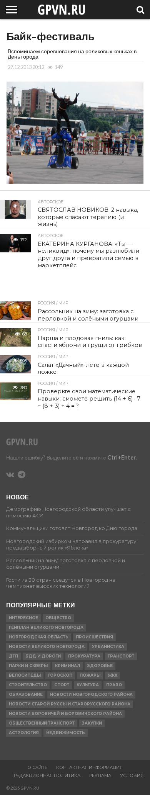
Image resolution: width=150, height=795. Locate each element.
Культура (88, 684)
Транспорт (121, 656)
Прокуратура (84, 656)
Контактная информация (89, 767)
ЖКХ (112, 675)
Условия (131, 775)
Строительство (28, 684)
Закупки (92, 723)
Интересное (23, 617)
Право (114, 684)
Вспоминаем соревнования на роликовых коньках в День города (72, 54)
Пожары (90, 675)
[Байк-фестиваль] (75, 181)
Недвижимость (65, 732)
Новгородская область (38, 637)
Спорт (61, 684)
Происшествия (94, 637)
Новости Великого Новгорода (47, 646)
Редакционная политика (47, 775)
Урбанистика (108, 646)
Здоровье (100, 665)
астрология (24, 732)
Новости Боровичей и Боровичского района (65, 713)
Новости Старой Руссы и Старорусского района (69, 704)
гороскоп (60, 675)
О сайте (37, 767)
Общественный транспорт (42, 723)
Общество (58, 617)
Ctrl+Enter (121, 457)
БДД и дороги (43, 656)
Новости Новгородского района (91, 694)
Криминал (67, 665)
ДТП (13, 656)
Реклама (100, 775)
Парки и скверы (28, 665)
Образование (26, 694)
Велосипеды (25, 675)
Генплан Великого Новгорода (46, 627)
